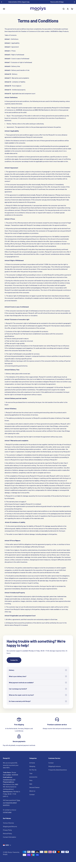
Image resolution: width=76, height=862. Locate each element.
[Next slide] (74, 2)
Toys (30, 773)
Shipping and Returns (10, 826)
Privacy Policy (7, 830)
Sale (30, 784)
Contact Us (14, 660)
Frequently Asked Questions (57, 770)
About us (32, 791)
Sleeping (32, 766)
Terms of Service (8, 823)
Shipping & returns (54, 766)
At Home (32, 763)
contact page (7, 812)
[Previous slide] (1, 2)
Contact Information (9, 837)
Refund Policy (7, 833)
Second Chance (34, 787)
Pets (30, 780)
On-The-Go (32, 770)
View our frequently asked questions (11, 802)
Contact (32, 794)
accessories (33, 777)
